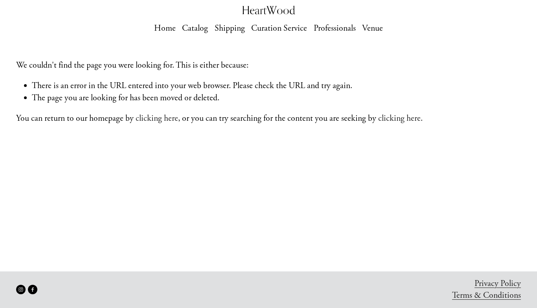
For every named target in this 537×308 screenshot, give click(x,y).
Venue (372, 28)
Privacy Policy (497, 283)
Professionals (335, 28)
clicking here (157, 118)
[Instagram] (21, 289)
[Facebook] (32, 289)
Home (165, 28)
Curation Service (279, 28)
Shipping (230, 28)
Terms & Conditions (486, 295)
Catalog (195, 28)
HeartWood (268, 10)
